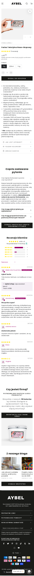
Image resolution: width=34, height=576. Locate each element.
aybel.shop (10, 569)
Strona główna (6, 43)
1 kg (19, 66)
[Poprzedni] (25, 37)
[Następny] (30, 37)
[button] (26, 3)
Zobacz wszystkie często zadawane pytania (16, 225)
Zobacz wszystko (17, 484)
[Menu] (2, 3)
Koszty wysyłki (19, 57)
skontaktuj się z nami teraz (17, 415)
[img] (5, 267)
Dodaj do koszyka (17, 78)
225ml (11, 66)
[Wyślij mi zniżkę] (31, 528)
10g (4, 66)
